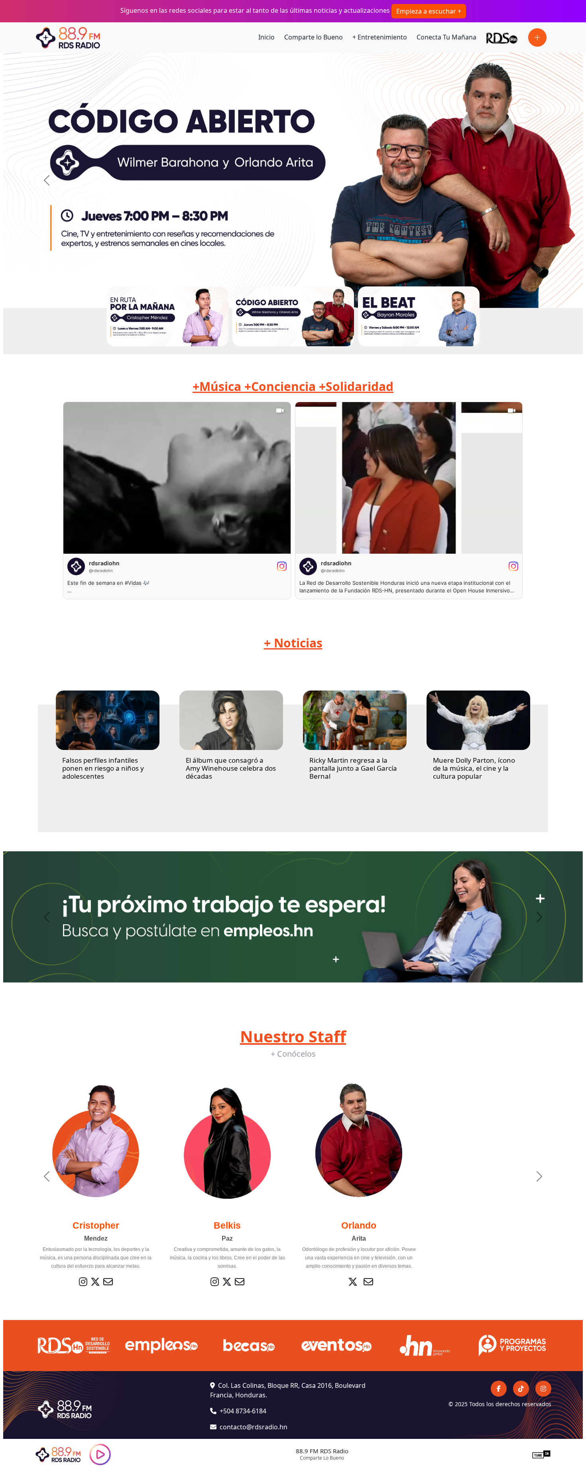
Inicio (266, 37)
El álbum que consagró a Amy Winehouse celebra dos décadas (231, 768)
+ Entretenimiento (379, 37)
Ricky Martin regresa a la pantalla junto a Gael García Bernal (353, 768)
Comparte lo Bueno (313, 37)
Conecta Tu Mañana (446, 37)
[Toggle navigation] (537, 37)
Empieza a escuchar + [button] (428, 11)
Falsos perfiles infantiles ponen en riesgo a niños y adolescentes (103, 768)
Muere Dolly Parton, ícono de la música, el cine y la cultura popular (474, 768)
